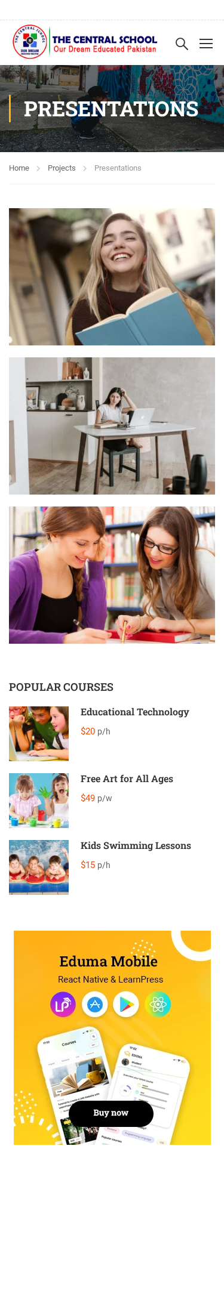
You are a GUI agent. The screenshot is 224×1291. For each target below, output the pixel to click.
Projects (62, 167)
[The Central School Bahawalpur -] (85, 42)
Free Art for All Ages (127, 778)
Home (19, 167)
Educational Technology (135, 711)
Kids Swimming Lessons (136, 845)
